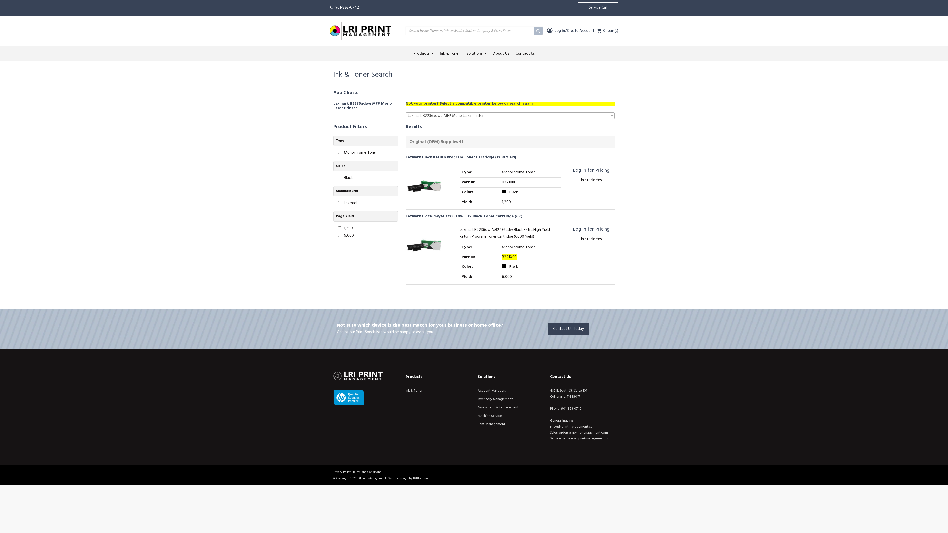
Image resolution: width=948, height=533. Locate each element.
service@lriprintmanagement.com (587, 438)
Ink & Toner (414, 391)
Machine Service (490, 416)
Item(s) (610, 31)
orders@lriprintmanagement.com (583, 433)
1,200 (348, 228)
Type (340, 141)
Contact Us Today (568, 329)
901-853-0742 (347, 7)
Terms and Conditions (367, 472)
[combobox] (510, 115)
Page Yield (345, 216)
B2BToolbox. (421, 478)
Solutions (486, 377)
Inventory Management (495, 399)
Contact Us (560, 377)
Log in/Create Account (573, 31)
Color (340, 166)
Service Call (598, 7)
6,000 (349, 236)
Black (348, 178)
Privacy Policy (342, 472)
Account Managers (492, 391)
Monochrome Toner (360, 153)
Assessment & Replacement (498, 407)
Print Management (491, 424)
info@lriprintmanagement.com (572, 427)
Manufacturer (347, 191)
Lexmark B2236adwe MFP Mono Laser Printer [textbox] (446, 116)
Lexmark (351, 203)
